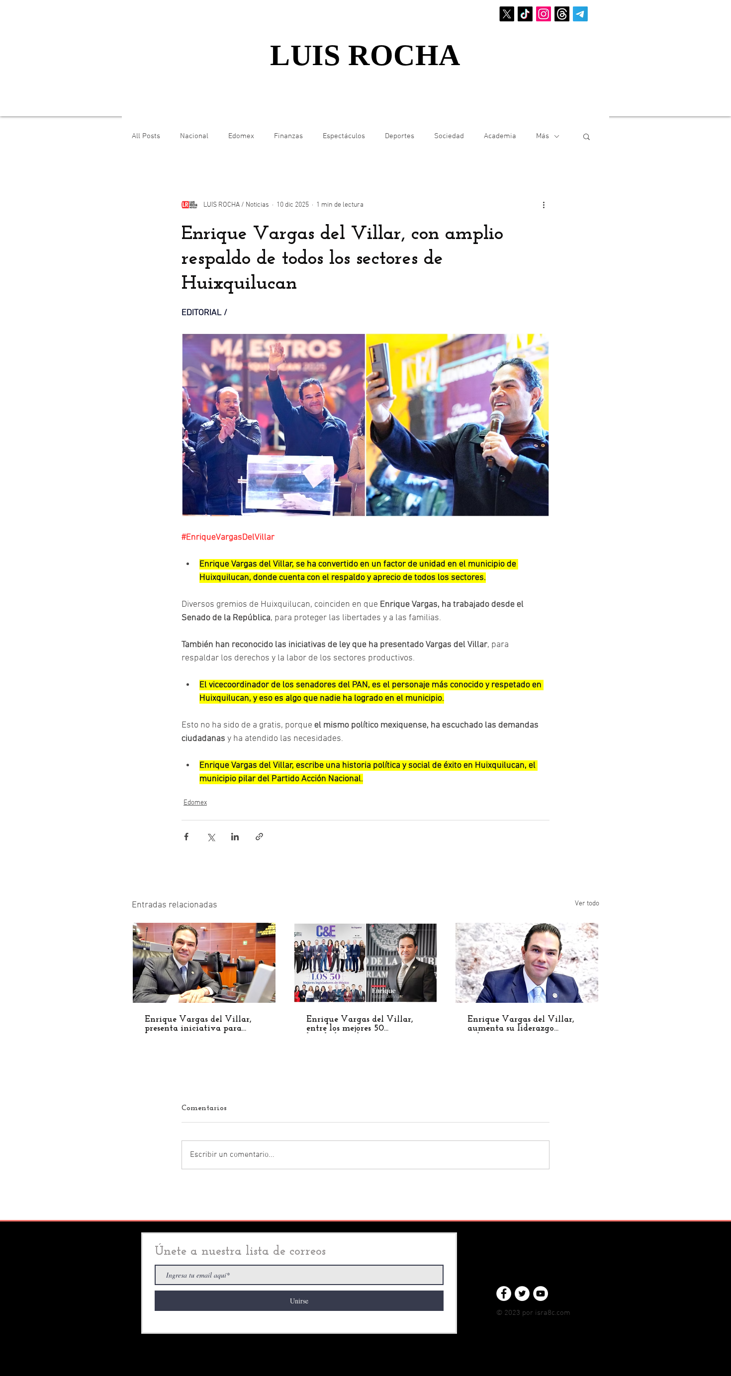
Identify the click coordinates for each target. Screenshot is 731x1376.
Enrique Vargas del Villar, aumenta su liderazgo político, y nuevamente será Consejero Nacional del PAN (524, 1024)
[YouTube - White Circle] (540, 1293)
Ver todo (587, 903)
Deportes (399, 136)
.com (562, 1312)
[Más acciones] (543, 205)
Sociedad (449, 136)
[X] (506, 13)
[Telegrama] (580, 13)
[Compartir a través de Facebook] (186, 836)
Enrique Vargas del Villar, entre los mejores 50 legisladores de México (359, 1024)
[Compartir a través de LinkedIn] (235, 836)
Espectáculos (344, 136)
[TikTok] (525, 13)
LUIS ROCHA (365, 55)
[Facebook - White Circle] (503, 1293)
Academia (500, 136)
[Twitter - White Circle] (522, 1293)
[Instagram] (543, 13)
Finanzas (288, 136)
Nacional (194, 136)
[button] (586, 136)
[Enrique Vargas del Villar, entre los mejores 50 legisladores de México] (365, 963)
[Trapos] (561, 13)
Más (542, 136)
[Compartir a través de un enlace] (259, 836)
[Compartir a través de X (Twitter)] (210, 836)
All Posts (146, 136)
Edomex (241, 136)
